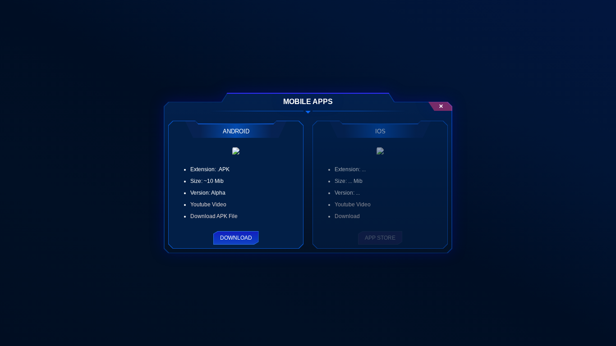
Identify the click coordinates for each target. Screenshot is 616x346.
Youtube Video (208, 204)
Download (236, 238)
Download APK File (214, 216)
